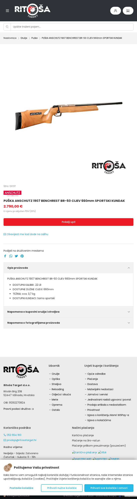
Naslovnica (10, 37)
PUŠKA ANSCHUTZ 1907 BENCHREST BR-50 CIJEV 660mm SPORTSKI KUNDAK (82, 37)
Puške (34, 37)
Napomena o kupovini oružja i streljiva (33, 312)
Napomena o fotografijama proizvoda (33, 323)
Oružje (24, 37)
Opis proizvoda (17, 268)
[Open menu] (7, 10)
